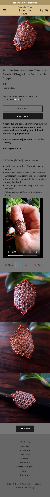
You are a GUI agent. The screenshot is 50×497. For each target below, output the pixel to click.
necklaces (25, 454)
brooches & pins (24, 466)
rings (25, 471)
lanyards (25, 458)
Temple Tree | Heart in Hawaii (25, 10)
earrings (25, 446)
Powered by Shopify (25, 487)
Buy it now (22, 116)
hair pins (25, 475)
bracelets (25, 462)
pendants (25, 450)
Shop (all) (25, 442)
